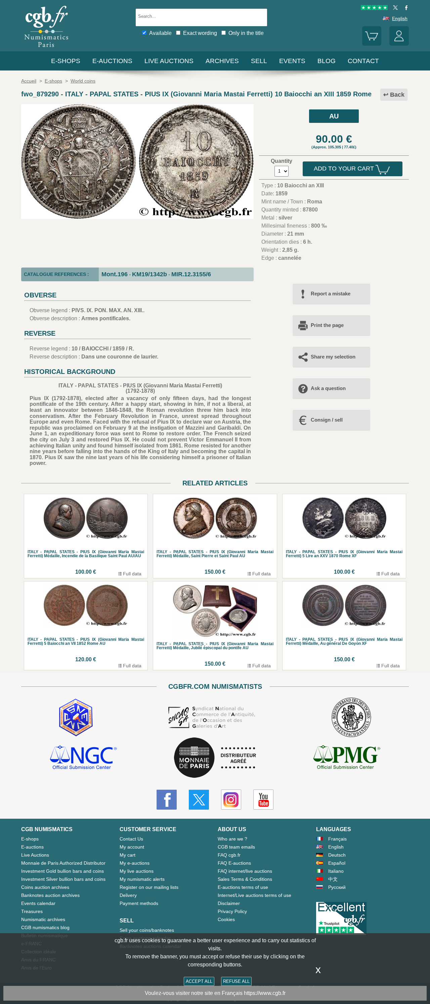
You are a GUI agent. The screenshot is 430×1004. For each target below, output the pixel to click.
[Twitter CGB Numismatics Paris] (199, 800)
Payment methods (139, 903)
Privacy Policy (232, 911)
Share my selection (333, 357)
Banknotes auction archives (50, 895)
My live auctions (137, 871)
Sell (259, 60)
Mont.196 (114, 274)
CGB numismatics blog (45, 927)
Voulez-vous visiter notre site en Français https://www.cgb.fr (215, 993)
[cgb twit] (394, 8)
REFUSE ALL (236, 981)
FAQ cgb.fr (229, 855)
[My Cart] (372, 44)
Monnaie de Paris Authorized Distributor (63, 863)
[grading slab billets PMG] (346, 758)
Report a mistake (330, 293)
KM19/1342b (149, 274)
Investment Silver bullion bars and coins (63, 879)
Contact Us (131, 839)
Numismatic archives (43, 919)
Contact (363, 60)
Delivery (128, 895)
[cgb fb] (404, 8)
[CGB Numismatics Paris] (46, 48)
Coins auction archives (45, 887)
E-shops (65, 60)
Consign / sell (327, 420)
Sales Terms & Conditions (245, 879)
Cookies (226, 919)
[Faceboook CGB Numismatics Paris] (167, 800)
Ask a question (328, 388)
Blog (326, 60)
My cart (127, 855)
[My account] (399, 44)
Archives (222, 60)
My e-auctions (134, 863)
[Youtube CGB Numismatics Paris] (263, 800)
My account (132, 847)
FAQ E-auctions (234, 863)
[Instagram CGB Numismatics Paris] (231, 800)
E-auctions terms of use (243, 887)
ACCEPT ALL (199, 981)
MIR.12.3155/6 (191, 274)
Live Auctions (35, 855)
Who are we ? (232, 839)
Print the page (327, 325)
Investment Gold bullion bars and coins (62, 871)
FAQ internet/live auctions (245, 871)
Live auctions (169, 60)
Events (292, 60)
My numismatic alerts (142, 879)
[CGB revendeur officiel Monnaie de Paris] (215, 758)
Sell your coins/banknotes (147, 930)
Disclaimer (229, 903)
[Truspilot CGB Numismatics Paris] (374, 8)
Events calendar (38, 903)
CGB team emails (236, 847)
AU (334, 116)
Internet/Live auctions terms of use (254, 895)
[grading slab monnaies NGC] (83, 758)
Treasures (32, 911)
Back (397, 94)
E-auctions (112, 60)
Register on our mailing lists (149, 887)
